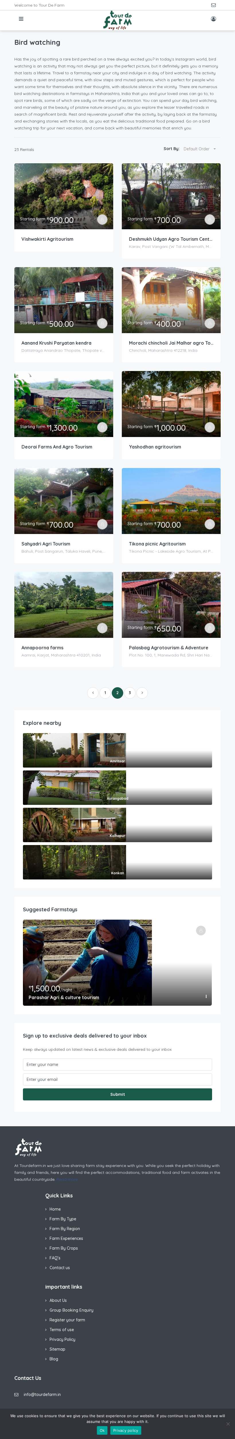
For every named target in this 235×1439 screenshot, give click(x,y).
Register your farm (67, 1320)
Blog (54, 1359)
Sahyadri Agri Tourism (45, 544)
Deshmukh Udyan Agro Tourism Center (171, 239)
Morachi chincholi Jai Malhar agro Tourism (171, 343)
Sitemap (57, 1349)
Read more (67, 1179)
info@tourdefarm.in (42, 1394)
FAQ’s (55, 1258)
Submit (117, 1094)
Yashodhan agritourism (155, 447)
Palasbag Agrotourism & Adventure (168, 647)
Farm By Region (65, 1228)
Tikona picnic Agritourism (157, 544)
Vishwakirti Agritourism (47, 239)
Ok (102, 1430)
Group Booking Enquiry (71, 1310)
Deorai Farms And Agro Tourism (56, 447)
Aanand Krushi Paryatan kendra (56, 343)
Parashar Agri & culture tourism (64, 997)
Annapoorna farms (42, 647)
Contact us (60, 1267)
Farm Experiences (66, 1238)
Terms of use (62, 1329)
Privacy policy (125, 1430)
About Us (58, 1300)
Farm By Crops (64, 1248)
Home (55, 1209)
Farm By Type (63, 1219)
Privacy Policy (62, 1339)
